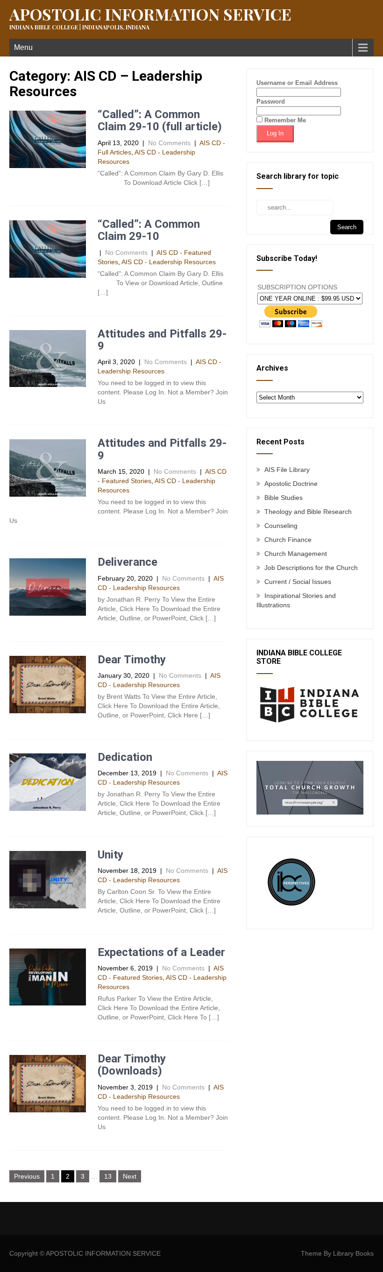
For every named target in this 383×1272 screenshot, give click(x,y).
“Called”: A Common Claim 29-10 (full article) (160, 120)
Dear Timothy (132, 659)
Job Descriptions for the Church (311, 567)
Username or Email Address (297, 82)
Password (270, 101)
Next (129, 1176)
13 (108, 1176)
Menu (23, 47)
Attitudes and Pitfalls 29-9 (162, 339)
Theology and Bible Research (308, 511)
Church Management (295, 553)
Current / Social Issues (297, 581)
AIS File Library (287, 469)
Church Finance (288, 539)
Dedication (125, 757)
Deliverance (127, 562)
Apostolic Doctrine (291, 483)
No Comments (169, 143)
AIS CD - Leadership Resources (168, 262)
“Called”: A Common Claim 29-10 (149, 230)
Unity (110, 854)
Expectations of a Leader (161, 952)
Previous (27, 1176)
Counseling (281, 525)
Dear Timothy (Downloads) (132, 1064)
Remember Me (284, 120)
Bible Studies (283, 497)
